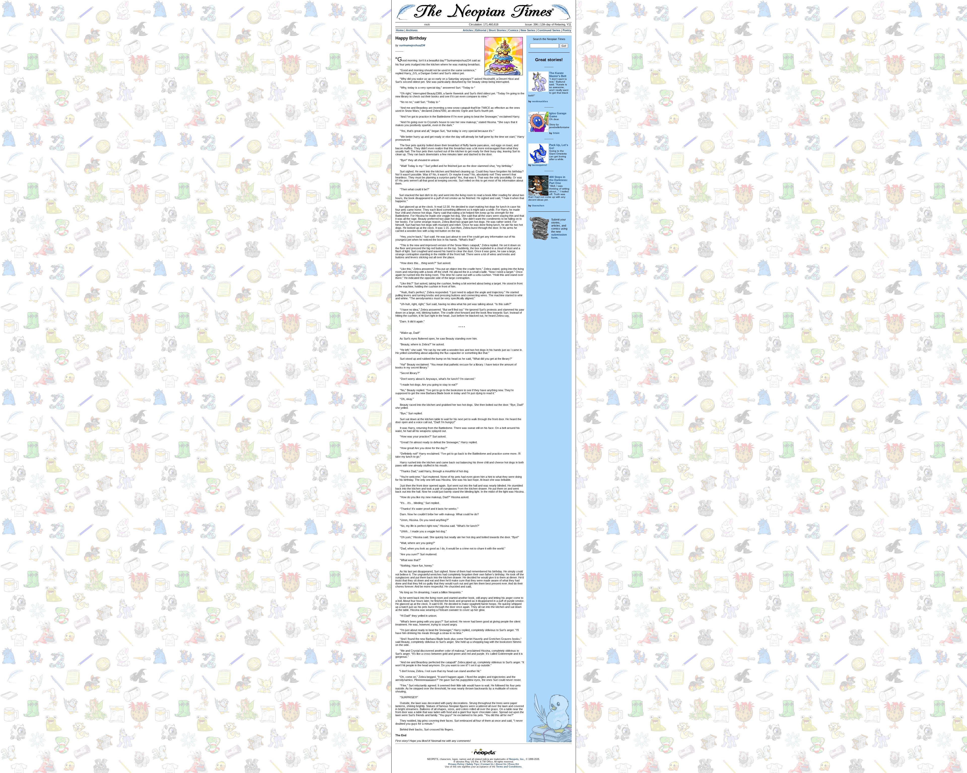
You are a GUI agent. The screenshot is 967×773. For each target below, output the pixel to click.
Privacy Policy (456, 764)
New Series (528, 30)
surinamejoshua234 (412, 45)
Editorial (480, 30)
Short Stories (497, 30)
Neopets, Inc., (517, 759)
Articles (468, 30)
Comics (513, 30)
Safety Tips (472, 764)
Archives (412, 30)
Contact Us (487, 764)
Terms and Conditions (509, 766)
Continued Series (548, 30)
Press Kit (513, 764)
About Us (501, 764)
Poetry (567, 30)
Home (400, 30)
